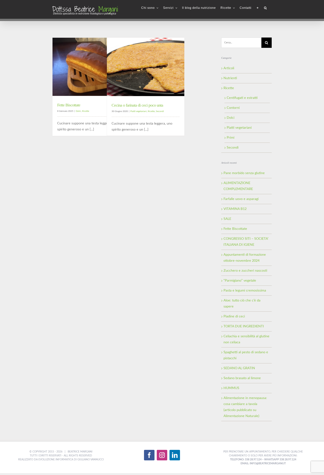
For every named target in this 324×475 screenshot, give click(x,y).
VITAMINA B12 (235, 209)
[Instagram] (162, 455)
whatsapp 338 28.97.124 (280, 459)
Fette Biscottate (68, 105)
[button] (265, 8)
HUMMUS (231, 388)
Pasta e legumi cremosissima (245, 290)
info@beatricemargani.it (268, 463)
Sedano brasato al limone (242, 378)
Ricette (85, 111)
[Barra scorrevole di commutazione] (257, 8)
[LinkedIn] (175, 455)
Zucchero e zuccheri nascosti (245, 270)
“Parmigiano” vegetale (240, 280)
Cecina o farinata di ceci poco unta (137, 105)
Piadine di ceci (234, 316)
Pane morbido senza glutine (244, 173)
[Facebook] (149, 455)
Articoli (229, 68)
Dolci (78, 111)
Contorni (233, 108)
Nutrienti (230, 78)
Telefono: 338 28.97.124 (246, 459)
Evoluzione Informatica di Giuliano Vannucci (71, 459)
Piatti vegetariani (138, 111)
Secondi (160, 111)
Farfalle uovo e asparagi (241, 199)
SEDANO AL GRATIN (239, 368)
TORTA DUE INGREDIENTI (244, 326)
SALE (227, 219)
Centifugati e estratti (242, 98)
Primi (230, 137)
